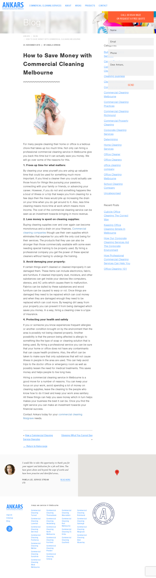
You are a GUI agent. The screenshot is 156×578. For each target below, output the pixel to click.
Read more (65, 479)
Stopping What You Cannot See (76, 435)
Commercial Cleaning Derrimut (36, 529)
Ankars (26, 36)
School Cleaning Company (113, 186)
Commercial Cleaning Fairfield (51, 540)
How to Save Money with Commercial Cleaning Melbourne (53, 39)
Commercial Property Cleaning (116, 122)
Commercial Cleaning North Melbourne (51, 530)
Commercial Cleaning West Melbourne (36, 563)
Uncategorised (112, 193)
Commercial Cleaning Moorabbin (66, 512)
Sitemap (9, 518)
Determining (111, 139)
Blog (35, 36)
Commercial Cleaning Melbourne (116, 94)
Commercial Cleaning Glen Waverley (82, 539)
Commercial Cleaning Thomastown (51, 512)
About (68, 5)
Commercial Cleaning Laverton (36, 521)
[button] (117, 473)
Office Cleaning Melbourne (113, 176)
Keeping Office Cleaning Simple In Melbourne (114, 228)
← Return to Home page (35, 446)
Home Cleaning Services (113, 146)
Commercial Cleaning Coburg (51, 556)
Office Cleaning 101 (115, 268)
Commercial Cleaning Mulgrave (82, 529)
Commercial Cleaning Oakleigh (82, 521)
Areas (78, 5)
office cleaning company (112, 167)
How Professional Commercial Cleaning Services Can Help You (117, 259)
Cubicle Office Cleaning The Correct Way (116, 215)
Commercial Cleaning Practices (116, 104)
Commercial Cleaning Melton (36, 545)
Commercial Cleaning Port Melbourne (66, 522)
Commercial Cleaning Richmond (116, 113)
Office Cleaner (112, 154)
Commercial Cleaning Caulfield (66, 540)
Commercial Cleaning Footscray (36, 537)
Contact (103, 5)
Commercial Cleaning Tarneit (36, 512)
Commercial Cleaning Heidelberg (51, 521)
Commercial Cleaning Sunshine (36, 554)
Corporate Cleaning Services (115, 132)
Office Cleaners (113, 159)
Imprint (9, 515)
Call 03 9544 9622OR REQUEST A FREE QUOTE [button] (131, 16)
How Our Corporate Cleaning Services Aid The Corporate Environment (116, 244)
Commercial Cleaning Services (45, 5)
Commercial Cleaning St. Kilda (67, 531)
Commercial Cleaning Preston (51, 548)
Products (90, 5)
